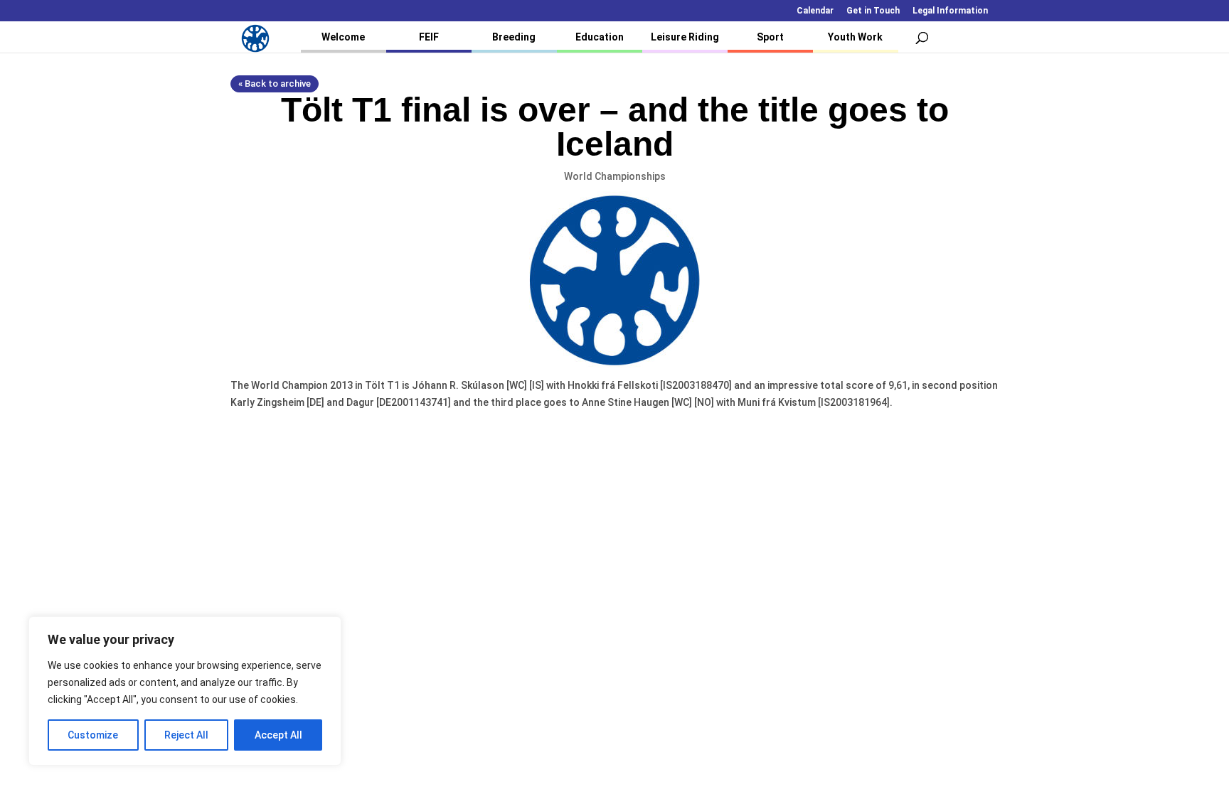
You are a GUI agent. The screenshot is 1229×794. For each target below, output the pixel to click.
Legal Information (950, 11)
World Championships (615, 176)
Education (599, 37)
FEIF (429, 37)
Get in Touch (873, 11)
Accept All (278, 735)
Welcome (343, 37)
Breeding (514, 37)
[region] (184, 691)
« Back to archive (274, 83)
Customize (93, 735)
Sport (770, 37)
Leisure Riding (685, 37)
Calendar (815, 11)
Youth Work (855, 37)
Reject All (186, 735)
